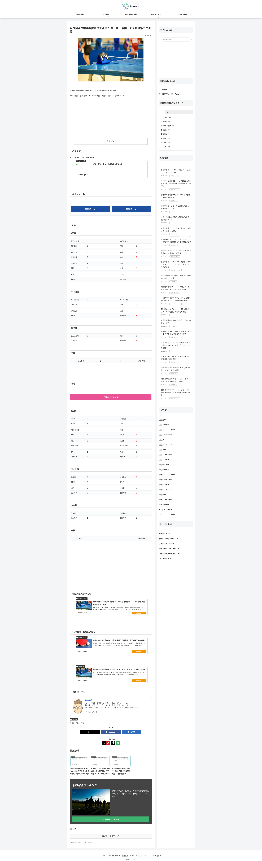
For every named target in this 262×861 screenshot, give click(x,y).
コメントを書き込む (111, 836)
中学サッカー (164, 469)
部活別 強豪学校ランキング (169, 538)
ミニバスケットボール (167, 514)
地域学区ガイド (165, 533)
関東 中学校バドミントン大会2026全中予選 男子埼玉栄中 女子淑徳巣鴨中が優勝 (175, 392)
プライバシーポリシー (143, 855)
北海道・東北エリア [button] (169, 117)
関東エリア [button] (166, 122)
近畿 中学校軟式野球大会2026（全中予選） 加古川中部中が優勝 (175, 368)
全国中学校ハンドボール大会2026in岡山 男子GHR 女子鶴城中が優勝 (176, 251)
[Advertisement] (90, 119)
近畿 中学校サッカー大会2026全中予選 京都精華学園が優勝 (175, 357)
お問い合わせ (156, 855)
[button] (191, 39)
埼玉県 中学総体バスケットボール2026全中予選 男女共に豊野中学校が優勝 (175, 299)
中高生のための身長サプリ (169, 548)
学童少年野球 (164, 504)
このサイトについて (113, 855)
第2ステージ (131, 209)
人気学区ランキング (166, 543)
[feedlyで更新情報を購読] (96, 711)
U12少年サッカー (165, 509)
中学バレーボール (165, 479)
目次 (108, 141)
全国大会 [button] (164, 90)
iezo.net (88, 699)
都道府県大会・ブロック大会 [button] (170, 94)
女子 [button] (168, 112)
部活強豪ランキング (111, 819)
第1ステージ (90, 209)
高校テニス (163, 439)
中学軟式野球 (164, 464)
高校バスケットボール (167, 429)
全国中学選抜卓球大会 (78, 723)
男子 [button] (162, 112)
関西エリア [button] (166, 134)
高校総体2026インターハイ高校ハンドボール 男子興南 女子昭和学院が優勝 (176, 332)
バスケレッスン (165, 558)
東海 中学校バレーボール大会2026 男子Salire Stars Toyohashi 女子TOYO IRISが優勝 (175, 345)
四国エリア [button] (166, 142)
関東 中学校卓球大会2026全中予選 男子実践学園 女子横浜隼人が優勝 (175, 380)
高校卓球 (162, 449)
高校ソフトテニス (165, 459)
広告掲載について (128, 855)
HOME (103, 855)
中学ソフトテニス (165, 484)
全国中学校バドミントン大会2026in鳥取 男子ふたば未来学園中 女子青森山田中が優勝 (176, 183)
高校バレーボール (165, 434)
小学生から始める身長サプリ (170, 553)
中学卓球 (74, 719)
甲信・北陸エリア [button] (168, 126)
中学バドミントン (165, 489)
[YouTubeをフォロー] (90, 711)
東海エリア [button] (166, 130)
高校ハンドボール (165, 454)
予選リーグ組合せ (110, 397)
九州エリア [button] (166, 146)
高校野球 (162, 419)
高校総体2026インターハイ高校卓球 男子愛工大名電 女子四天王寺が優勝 (175, 310)
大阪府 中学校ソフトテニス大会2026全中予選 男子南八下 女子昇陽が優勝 (175, 288)
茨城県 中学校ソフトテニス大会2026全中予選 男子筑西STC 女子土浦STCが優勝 (176, 240)
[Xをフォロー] (86, 711)
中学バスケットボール (167, 474)
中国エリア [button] (166, 138)
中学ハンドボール (165, 499)
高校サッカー (164, 424)
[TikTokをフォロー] (93, 711)
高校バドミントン (165, 444)
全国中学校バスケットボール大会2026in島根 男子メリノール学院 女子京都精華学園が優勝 (176, 264)
